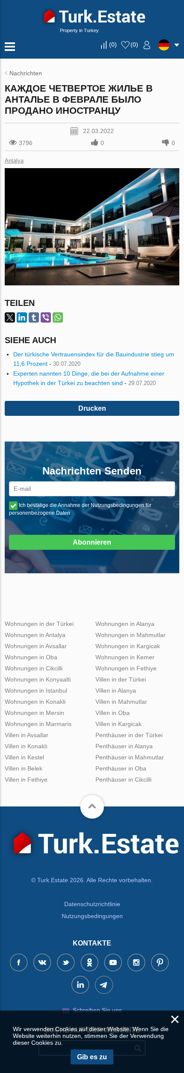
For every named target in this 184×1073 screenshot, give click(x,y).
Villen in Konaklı (26, 746)
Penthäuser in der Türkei (129, 735)
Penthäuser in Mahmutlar (129, 757)
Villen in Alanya (115, 690)
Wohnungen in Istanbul (36, 690)
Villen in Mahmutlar (121, 701)
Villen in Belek (23, 768)
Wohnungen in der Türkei (39, 623)
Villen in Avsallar (26, 735)
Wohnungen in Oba (31, 657)
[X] (10, 317)
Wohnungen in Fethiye (126, 668)
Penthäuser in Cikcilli (123, 779)
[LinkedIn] (22, 317)
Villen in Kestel (24, 757)
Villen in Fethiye (26, 779)
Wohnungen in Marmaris (38, 723)
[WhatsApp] (58, 317)
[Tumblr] (34, 317)
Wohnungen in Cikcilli (33, 668)
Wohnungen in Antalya (35, 634)
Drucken (92, 408)
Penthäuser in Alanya (124, 746)
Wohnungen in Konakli (35, 701)
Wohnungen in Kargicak (127, 646)
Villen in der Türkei (120, 679)
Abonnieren (92, 542)
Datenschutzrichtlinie (92, 904)
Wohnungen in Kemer (124, 657)
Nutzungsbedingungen (92, 916)
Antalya (14, 160)
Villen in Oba (112, 712)
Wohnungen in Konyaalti (38, 679)
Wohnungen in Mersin (34, 712)
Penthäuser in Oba (120, 768)
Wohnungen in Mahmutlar (130, 634)
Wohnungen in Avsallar (36, 646)
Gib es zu (92, 1057)
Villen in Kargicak (118, 723)
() (113, 44)
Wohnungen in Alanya (124, 623)
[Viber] (46, 317)
